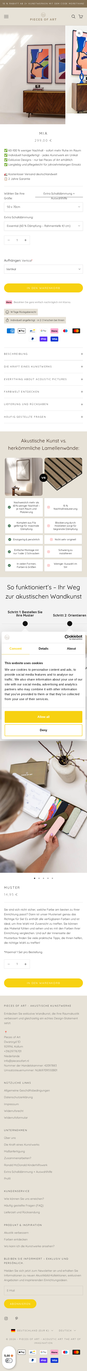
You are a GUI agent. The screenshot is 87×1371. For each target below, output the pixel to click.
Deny (43, 730)
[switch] (9, 1360)
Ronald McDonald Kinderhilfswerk (25, 1165)
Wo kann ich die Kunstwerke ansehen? (29, 1246)
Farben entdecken (16, 1239)
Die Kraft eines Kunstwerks (21, 1144)
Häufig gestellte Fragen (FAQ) (24, 1205)
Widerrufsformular (16, 1117)
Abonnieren (20, 1303)
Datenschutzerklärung (18, 1097)
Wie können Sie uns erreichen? (24, 1199)
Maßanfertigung (14, 1151)
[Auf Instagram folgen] (6, 1318)
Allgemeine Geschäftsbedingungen (27, 1090)
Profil (7, 1178)
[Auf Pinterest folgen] (17, 1318)
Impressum (11, 1104)
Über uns (10, 1138)
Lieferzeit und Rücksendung (22, 1212)
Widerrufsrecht (13, 1111)
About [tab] (71, 648)
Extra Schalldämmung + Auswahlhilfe (59, 196)
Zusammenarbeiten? (17, 1158)
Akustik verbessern (16, 1232)
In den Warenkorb (43, 288)
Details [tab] (44, 648)
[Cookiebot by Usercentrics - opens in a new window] (64, 637)
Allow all (43, 717)
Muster (12, 887)
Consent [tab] (16, 648)
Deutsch (65, 1330)
